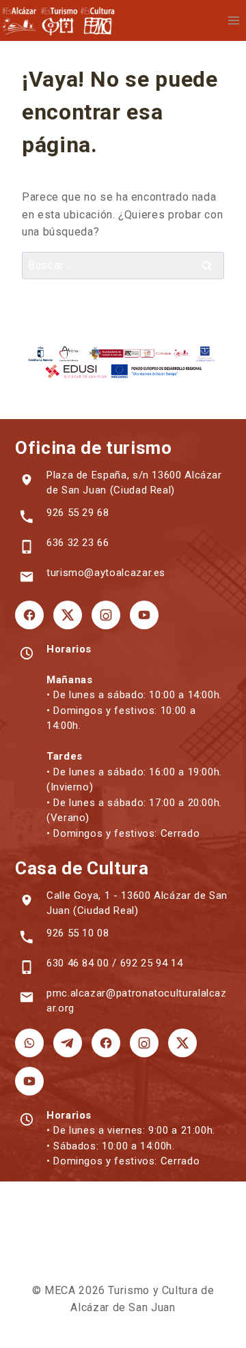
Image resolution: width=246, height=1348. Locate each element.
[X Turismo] (67, 615)
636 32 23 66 (77, 542)
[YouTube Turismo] (144, 615)
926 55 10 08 (77, 933)
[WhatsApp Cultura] (29, 1043)
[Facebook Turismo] (29, 615)
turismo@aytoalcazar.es (105, 573)
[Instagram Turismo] (106, 615)
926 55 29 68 (77, 512)
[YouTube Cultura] (29, 1081)
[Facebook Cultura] (106, 1043)
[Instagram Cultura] (144, 1043)
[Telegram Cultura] (67, 1043)
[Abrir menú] (233, 20)
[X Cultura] (182, 1043)
